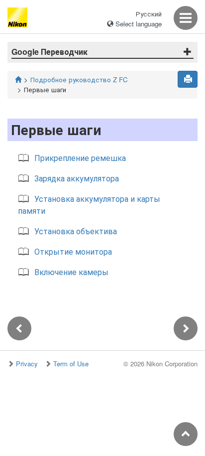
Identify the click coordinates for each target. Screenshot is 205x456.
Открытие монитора (73, 251)
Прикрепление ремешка (80, 157)
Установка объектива (75, 231)
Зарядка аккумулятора (76, 178)
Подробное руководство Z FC (79, 79)
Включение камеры (71, 272)
